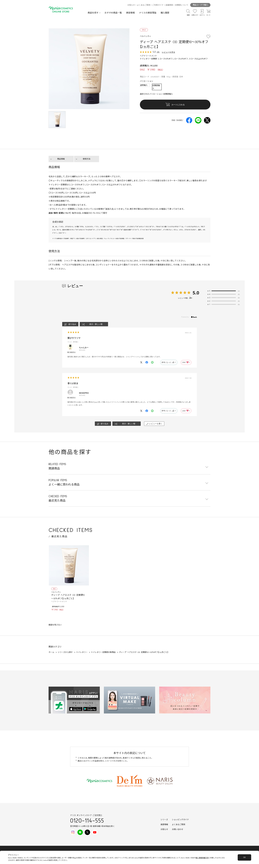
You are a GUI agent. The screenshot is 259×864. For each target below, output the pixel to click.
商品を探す (93, 13)
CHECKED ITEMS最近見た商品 (58, 498)
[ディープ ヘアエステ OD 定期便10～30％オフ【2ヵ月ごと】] (69, 565)
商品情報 (61, 159)
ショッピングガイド (180, 820)
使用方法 (86, 159)
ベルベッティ (56, 592)
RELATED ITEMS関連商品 (57, 466)
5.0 (196, 293)
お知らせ (131, 5)
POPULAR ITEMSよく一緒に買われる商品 (64, 482)
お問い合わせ (177, 829)
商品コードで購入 (200, 5)
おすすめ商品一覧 (113, 13)
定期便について (181, 5)
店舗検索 (169, 5)
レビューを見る (168, 52)
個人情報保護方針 (202, 858)
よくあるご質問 (143, 5)
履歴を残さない (55, 625)
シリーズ (164, 820)
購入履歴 (165, 13)
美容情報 (130, 13)
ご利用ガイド (157, 5)
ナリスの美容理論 (147, 13)
